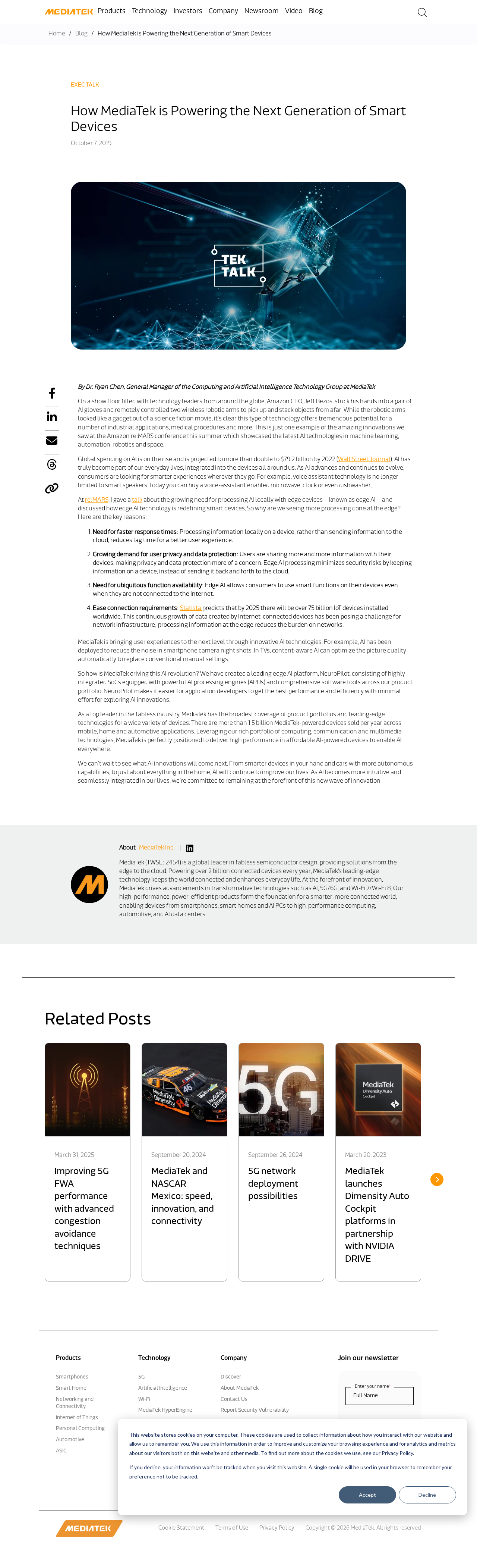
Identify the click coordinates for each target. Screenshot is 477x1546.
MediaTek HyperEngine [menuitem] (165, 1410)
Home (56, 34)
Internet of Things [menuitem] (77, 1418)
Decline (427, 1495)
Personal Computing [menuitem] (80, 1428)
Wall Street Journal (364, 460)
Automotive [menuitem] (70, 1440)
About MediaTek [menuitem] (240, 1388)
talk (137, 500)
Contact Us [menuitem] (234, 1399)
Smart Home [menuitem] (71, 1388)
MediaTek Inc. (156, 848)
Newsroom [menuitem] (261, 11)
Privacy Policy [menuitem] (276, 1528)
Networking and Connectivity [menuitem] (75, 1403)
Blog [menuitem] (316, 11)
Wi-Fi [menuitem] (144, 1399)
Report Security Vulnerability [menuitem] (255, 1410)
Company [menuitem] (223, 11)
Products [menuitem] (112, 11)
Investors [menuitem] (188, 11)
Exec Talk (85, 85)
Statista (191, 608)
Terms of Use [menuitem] (231, 1528)
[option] (87, 1162)
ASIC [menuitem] (61, 1451)
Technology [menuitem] (149, 11)
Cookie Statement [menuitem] (181, 1528)
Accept (367, 1495)
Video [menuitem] (294, 11)
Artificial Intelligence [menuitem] (162, 1388)
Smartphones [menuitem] (72, 1377)
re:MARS (96, 500)
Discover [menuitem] (231, 1377)
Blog (81, 34)
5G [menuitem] (141, 1377)
